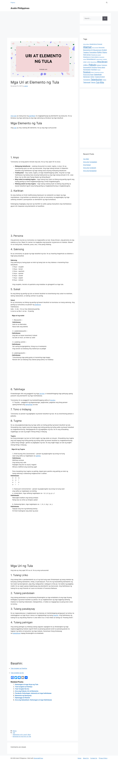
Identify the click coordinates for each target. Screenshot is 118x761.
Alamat (87, 47)
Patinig (92, 72)
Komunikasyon (91, 59)
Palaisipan (104, 65)
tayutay (42, 393)
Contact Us (93, 758)
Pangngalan (87, 69)
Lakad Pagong (99, 59)
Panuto (98, 69)
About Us (86, 758)
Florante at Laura (96, 54)
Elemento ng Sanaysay (23, 695)
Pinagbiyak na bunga (99, 72)
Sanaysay (86, 77)
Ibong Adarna (95, 57)
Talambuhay (96, 79)
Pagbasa (98, 65)
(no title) (86, 159)
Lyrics (88, 62)
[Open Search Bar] (106, 2)
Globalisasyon (87, 57)
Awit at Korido (95, 47)
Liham (85, 62)
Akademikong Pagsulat (96, 44)
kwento (55, 615)
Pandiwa (94, 67)
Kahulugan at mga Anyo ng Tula (26, 684)
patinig (38, 456)
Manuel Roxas (94, 62)
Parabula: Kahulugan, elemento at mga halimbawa (33, 693)
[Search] (104, 18)
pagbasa (38, 304)
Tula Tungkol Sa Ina (22, 689)
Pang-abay (101, 67)
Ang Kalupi (87, 165)
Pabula (92, 64)
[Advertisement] (42, 25)
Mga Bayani (102, 62)
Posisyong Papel (88, 74)
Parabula (86, 72)
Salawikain (98, 74)
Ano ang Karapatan (90, 171)
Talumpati (86, 82)
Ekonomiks (102, 47)
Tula (14, 732)
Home (79, 758)
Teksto (93, 82)
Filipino (13, 2)
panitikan (32, 116)
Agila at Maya (86, 44)
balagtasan (17, 633)
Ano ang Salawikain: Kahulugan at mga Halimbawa (33, 700)
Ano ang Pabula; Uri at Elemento (26, 691)
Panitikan (94, 69)
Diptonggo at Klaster (22, 698)
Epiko (99, 52)
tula (15, 128)
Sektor (92, 77)
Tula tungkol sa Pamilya (19, 668)
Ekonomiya (87, 50)
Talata (104, 79)
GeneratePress (38, 758)
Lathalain (105, 59)
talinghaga (29, 404)
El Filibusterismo (96, 50)
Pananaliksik (87, 67)
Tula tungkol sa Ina (17, 673)
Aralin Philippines (20, 8)
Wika (102, 82)
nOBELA (85, 65)
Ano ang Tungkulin (89, 168)
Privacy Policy (103, 758)
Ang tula (13, 116)
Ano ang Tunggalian (90, 162)
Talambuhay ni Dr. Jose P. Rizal (22, 734)
